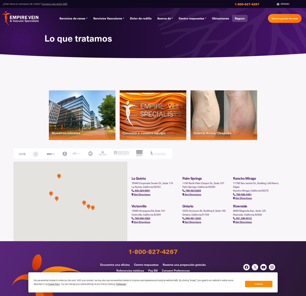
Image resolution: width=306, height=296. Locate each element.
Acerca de (164, 18)
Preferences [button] (121, 284)
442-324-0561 (142, 190)
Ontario (187, 206)
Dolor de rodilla (141, 18)
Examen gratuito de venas (285, 18)
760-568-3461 (244, 194)
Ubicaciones (220, 18)
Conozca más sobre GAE (54, 3)
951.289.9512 (244, 218)
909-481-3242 (193, 218)
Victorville (139, 206)
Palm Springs (192, 178)
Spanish (284, 3)
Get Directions (141, 194)
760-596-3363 (142, 218)
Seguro (240, 18)
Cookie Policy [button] (54, 284)
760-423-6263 (193, 190)
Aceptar (258, 284)
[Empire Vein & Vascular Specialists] (20, 18)
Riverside (240, 206)
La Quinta (139, 178)
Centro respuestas (191, 18)
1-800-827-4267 (153, 251)
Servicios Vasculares (107, 18)
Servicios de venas (72, 18)
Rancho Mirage (244, 178)
